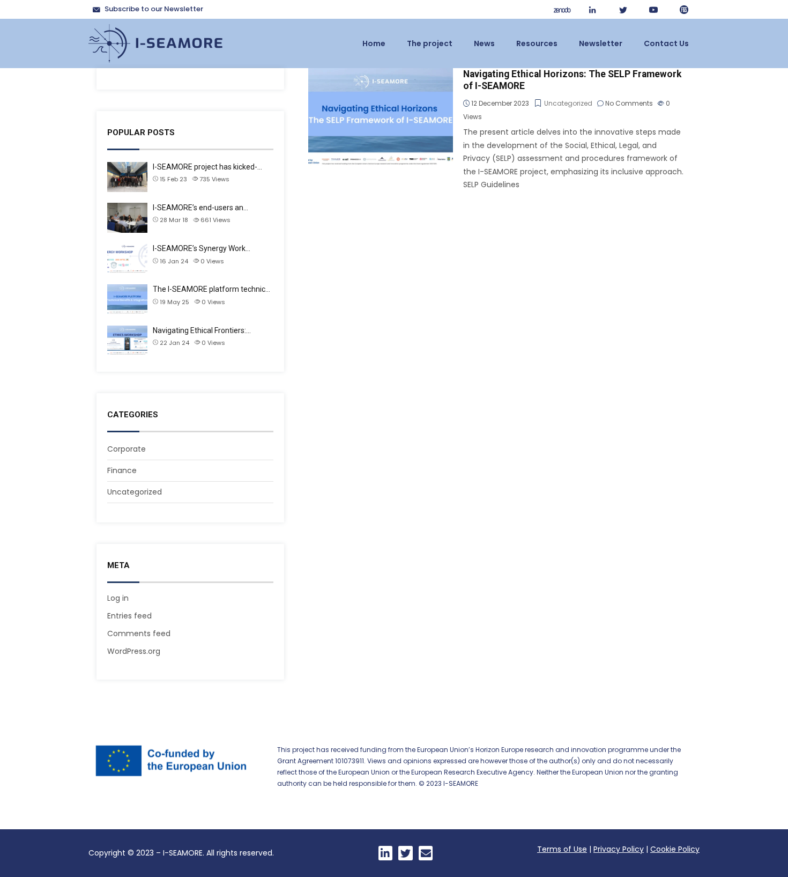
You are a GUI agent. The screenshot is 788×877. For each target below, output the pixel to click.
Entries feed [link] (129, 615)
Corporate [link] (126, 449)
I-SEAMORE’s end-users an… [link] (200, 207)
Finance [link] (122, 470)
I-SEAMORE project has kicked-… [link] (207, 167)
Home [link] (373, 43)
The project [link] (429, 43)
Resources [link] (536, 43)
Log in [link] (118, 598)
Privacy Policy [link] (618, 849)
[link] (562, 9)
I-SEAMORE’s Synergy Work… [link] (201, 248)
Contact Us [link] (666, 43)
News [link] (484, 43)
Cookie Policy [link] (675, 849)
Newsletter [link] (600, 43)
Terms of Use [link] (562, 849)
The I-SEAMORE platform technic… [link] (211, 289)
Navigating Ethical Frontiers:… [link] (202, 330)
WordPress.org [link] (133, 651)
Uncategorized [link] (134, 492)
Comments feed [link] (138, 633)
